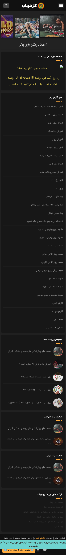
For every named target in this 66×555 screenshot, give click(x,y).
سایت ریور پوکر (56, 502)
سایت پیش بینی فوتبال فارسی (49, 270)
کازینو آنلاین (57, 303)
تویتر (45, 549)
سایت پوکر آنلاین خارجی (52, 262)
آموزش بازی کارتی (55, 123)
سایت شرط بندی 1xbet (52, 287)
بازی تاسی (58, 189)
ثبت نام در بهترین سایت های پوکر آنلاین (45, 221)
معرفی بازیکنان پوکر (54, 328)
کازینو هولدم (57, 311)
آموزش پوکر (58, 139)
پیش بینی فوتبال (55, 213)
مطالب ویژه (58, 320)
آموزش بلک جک (55, 131)
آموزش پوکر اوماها (55, 148)
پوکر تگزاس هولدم (54, 197)
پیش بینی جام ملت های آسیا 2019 (47, 205)
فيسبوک (37, 549)
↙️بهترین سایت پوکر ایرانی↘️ (18, 550)
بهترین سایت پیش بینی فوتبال (49, 517)
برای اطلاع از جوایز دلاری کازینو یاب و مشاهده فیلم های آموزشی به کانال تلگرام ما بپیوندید (33, 544)
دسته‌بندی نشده (55, 246)
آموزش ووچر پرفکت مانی (51, 172)
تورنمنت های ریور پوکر (53, 507)
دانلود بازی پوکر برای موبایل (51, 238)
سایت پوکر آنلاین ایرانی (52, 254)
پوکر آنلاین (58, 527)
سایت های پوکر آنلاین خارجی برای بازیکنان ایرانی (29, 351)
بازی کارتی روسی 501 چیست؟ (37, 390)
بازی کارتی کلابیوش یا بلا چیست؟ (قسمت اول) (29, 403)
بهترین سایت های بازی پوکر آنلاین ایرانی (45, 522)
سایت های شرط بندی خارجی (50, 295)
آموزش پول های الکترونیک (51, 156)
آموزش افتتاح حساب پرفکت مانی (48, 107)
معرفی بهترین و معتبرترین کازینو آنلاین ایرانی (43, 512)
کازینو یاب (33, 5)
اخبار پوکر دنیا (57, 180)
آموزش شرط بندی (55, 164)
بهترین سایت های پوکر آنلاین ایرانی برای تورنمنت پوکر (29, 441)
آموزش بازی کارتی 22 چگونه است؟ (35, 364)
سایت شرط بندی (55, 279)
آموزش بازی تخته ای (53, 115)
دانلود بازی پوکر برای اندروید (50, 229)
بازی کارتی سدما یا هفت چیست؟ (36, 377)
